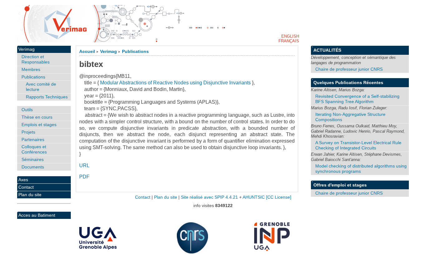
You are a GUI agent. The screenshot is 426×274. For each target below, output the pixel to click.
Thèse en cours (37, 117)
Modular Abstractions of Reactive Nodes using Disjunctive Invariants (175, 82)
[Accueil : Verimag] (213, 23)
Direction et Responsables (36, 59)
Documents (33, 166)
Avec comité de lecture (41, 87)
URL (84, 165)
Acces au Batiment (36, 215)
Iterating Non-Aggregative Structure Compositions (350, 117)
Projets (28, 132)
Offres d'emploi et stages (340, 184)
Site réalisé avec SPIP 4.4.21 (209, 197)
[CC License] (278, 197)
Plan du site (29, 194)
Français (288, 41)
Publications (135, 51)
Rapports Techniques (47, 96)
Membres (31, 69)
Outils (27, 109)
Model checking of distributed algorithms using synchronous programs (361, 168)
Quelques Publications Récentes (348, 82)
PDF (84, 176)
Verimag (108, 51)
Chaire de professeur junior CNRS (349, 69)
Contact (26, 187)
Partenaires (33, 139)
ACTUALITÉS (327, 50)
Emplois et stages (39, 124)
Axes (23, 179)
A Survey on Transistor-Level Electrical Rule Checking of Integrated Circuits (358, 145)
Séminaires (33, 159)
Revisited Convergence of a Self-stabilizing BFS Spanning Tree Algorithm (357, 99)
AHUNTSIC (254, 197)
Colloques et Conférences (34, 149)
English (290, 36)
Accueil (87, 51)
